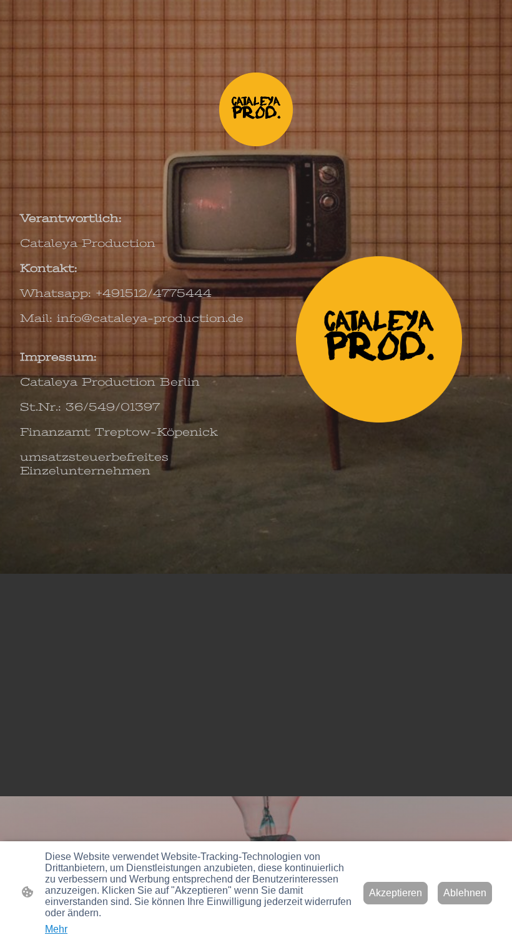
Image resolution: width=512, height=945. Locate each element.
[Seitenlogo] (256, 109)
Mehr (56, 929)
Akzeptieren (395, 893)
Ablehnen (464, 893)
